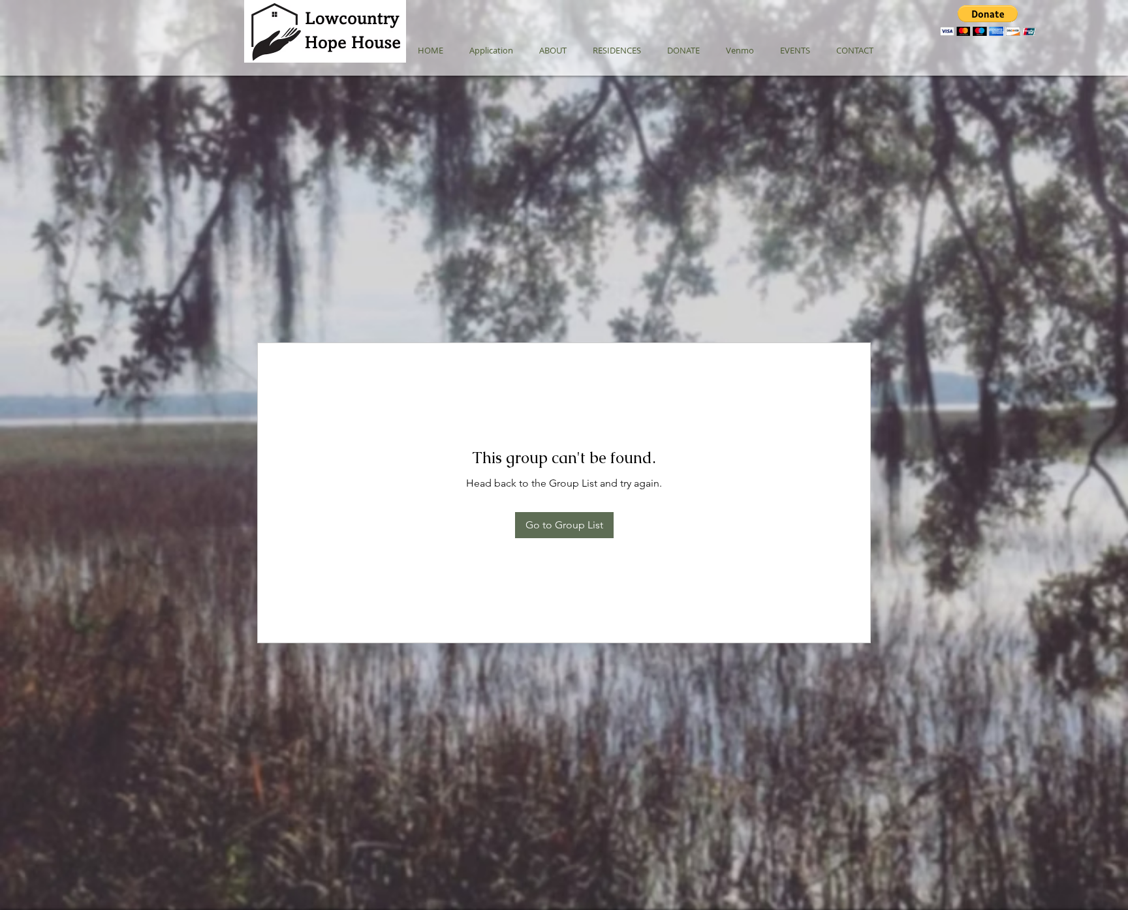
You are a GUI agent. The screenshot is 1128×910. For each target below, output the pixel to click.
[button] (988, 20)
